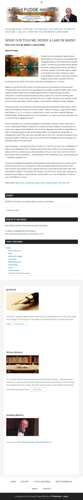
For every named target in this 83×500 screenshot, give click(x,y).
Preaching (12, 265)
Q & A (10, 268)
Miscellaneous (14, 262)
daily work (19, 183)
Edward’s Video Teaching (33, 442)
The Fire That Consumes (19, 273)
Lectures (12, 259)
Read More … (38, 389)
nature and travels (42, 183)
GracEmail (29, 183)
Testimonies (13, 270)
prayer (55, 183)
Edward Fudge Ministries (41, 14)
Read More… (20, 324)
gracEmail (11, 289)
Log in (65, 496)
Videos (8, 248)
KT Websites (55, 496)
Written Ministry (14, 352)
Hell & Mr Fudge (15, 256)
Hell (10, 253)
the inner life (64, 183)
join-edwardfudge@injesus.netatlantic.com (24, 234)
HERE (11, 226)
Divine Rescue (14, 251)
